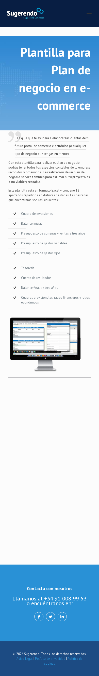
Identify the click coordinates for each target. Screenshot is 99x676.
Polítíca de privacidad (50, 659)
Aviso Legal (24, 659)
